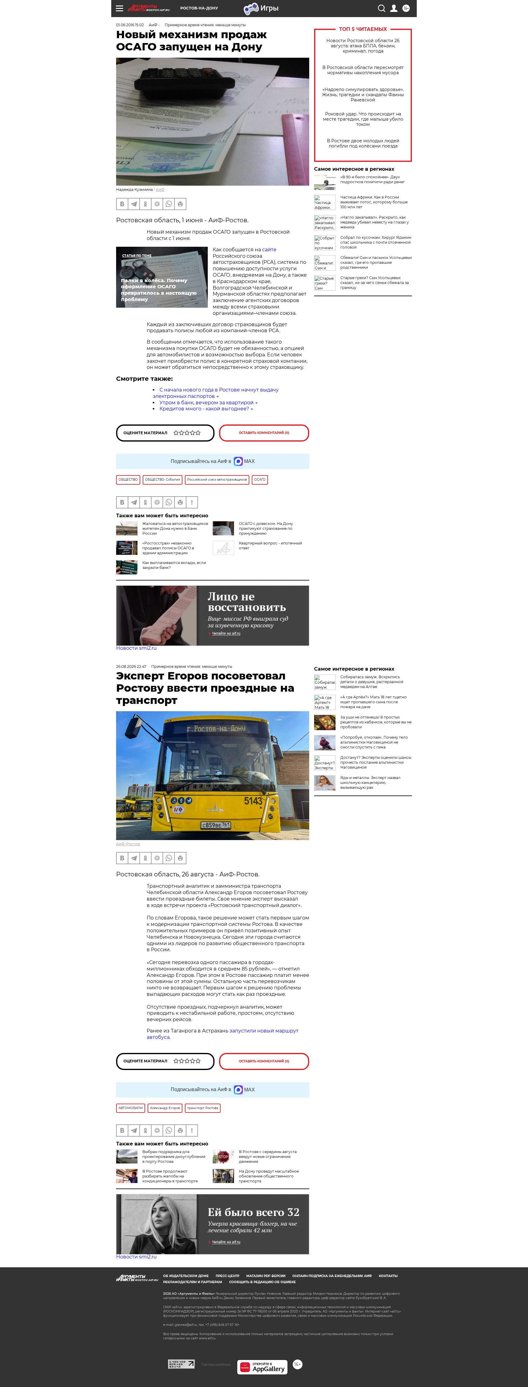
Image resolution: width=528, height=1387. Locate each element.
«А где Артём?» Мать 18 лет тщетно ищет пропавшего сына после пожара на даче (373, 702)
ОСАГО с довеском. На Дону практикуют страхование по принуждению (266, 528)
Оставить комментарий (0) (264, 433)
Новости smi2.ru (136, 648)
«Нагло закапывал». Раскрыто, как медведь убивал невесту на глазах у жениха (374, 222)
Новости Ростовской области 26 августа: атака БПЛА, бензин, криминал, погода (363, 46)
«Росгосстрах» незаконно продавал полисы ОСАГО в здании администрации (168, 548)
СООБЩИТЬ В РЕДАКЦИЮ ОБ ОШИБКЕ (262, 1282)
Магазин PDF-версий (265, 1276)
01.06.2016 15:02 (130, 25)
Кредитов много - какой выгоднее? (204, 409)
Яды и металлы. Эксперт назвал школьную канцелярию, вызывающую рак (370, 782)
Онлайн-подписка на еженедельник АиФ (332, 1276)
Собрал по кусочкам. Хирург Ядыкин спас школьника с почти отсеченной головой (375, 242)
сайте (269, 250)
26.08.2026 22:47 (131, 666)
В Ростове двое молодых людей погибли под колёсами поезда (363, 143)
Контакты (388, 1276)
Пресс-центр (227, 1276)
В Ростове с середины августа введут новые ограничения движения (268, 1156)
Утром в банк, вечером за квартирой (207, 403)
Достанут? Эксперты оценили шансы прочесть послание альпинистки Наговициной (375, 762)
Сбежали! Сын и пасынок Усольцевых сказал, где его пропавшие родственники (376, 262)
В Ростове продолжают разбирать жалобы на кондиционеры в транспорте (170, 1176)
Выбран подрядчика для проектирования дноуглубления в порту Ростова (173, 1156)
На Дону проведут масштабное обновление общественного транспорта (269, 1176)
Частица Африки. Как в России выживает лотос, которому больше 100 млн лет (374, 202)
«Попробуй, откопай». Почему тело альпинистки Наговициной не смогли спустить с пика (374, 742)
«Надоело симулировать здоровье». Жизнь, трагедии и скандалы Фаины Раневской (363, 95)
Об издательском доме (186, 1276)
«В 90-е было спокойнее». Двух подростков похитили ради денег (372, 179)
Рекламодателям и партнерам (192, 1282)
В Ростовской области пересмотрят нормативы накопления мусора (363, 70)
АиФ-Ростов (128, 844)
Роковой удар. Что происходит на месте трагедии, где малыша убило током (363, 119)
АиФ (160, 189)
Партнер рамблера (215, 1364)
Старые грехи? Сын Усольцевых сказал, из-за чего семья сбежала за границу (374, 282)
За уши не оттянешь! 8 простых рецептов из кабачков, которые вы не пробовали (376, 722)
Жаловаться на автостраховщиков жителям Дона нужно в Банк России (175, 528)
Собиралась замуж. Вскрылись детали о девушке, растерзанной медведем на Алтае (371, 682)
